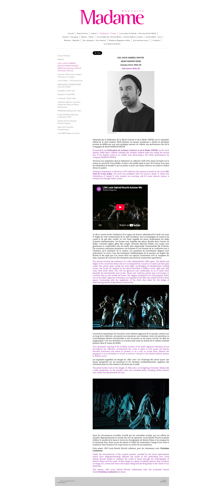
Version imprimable (64, 481)
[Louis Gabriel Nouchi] (130, 101)
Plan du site (72, 481)
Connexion (164, 480)
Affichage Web (163, 481)
